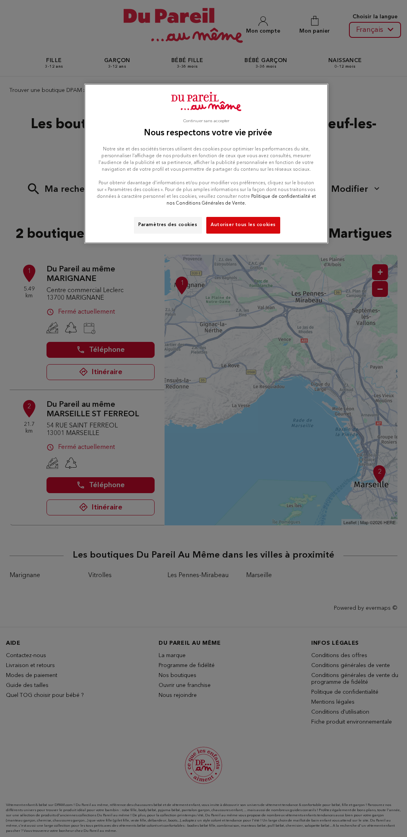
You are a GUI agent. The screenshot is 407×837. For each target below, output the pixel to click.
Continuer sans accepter (206, 121)
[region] (206, 164)
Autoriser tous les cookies (243, 224)
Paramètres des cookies (168, 224)
